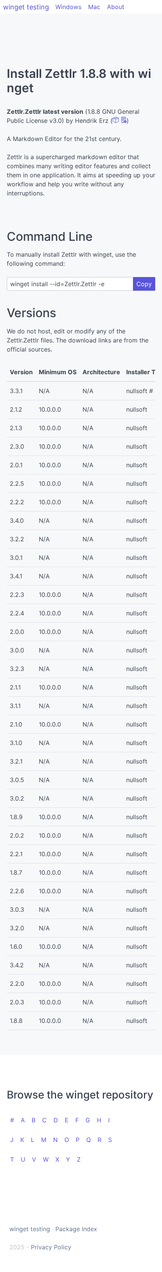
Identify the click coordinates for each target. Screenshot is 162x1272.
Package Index (76, 1229)
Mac (94, 7)
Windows (68, 7)
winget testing (26, 7)
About (115, 7)
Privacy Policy (51, 1247)
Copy (144, 284)
